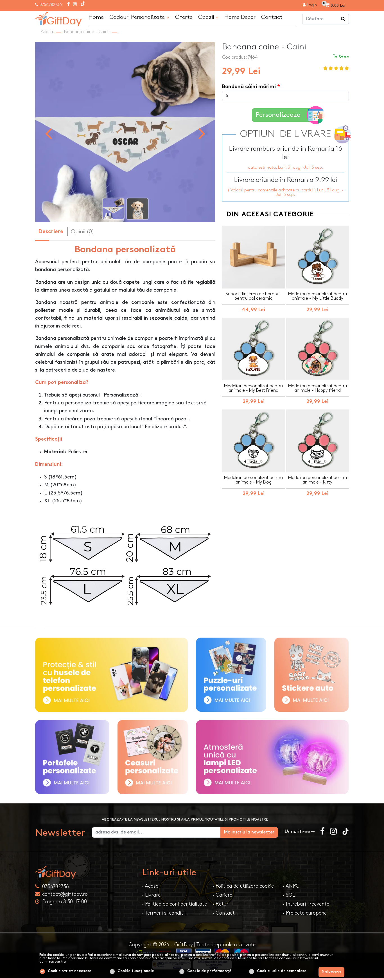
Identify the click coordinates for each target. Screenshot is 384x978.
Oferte (184, 17)
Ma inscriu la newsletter (249, 832)
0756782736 (50, 4)
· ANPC (291, 886)
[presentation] (48, 133)
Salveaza (331, 972)
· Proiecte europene (305, 913)
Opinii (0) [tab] (82, 231)
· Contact (224, 913)
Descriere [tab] (50, 232)
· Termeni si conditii (164, 913)
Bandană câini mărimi (249, 86)
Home (96, 17)
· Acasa (150, 886)
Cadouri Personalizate (137, 17)
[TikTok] (82, 4)
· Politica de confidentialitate (174, 904)
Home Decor (240, 17)
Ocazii (206, 17)
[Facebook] (68, 4)
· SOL (289, 895)
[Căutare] (343, 19)
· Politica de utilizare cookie (243, 886)
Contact (272, 17)
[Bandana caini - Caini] (58, 18)
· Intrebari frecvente (306, 904)
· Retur (220, 904)
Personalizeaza (278, 115)
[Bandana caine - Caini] (125, 132)
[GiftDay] (85, 872)
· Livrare (151, 895)
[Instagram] (75, 4)
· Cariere (222, 895)
